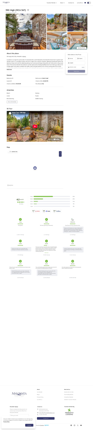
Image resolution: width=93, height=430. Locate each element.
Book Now (76, 71)
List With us (39, 399)
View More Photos (81, 47)
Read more (9, 69)
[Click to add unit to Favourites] (28, 10)
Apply (83, 67)
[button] (85, 3)
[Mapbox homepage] (10, 185)
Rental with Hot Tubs (68, 392)
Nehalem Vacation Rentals (70, 399)
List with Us (80, 2)
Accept (29, 425)
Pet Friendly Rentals (68, 394)
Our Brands (39, 392)
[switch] (9, 151)
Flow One (42, 425)
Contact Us (71, 2)
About (61, 2)
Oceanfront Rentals (68, 397)
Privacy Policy (40, 397)
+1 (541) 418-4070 (43, 414)
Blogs (38, 394)
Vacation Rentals (51, 2)
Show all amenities (12, 101)
